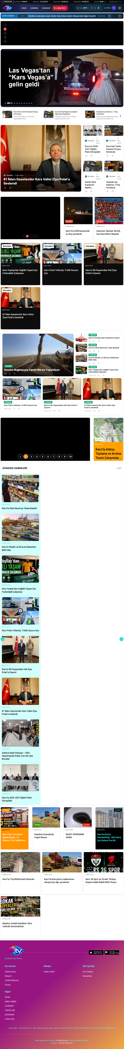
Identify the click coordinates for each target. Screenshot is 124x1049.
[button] (5, 188)
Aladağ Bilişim (62, 1040)
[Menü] (119, 8)
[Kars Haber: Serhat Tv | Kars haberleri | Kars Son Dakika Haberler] (7, 8)
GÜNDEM (34, 8)
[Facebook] (91, 8)
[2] (38, 189)
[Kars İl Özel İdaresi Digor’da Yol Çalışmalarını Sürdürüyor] (24, 236)
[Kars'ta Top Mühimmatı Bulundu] (33, 236)
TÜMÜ (119, 468)
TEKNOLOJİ (10, 1010)
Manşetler (87, 976)
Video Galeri (49, 971)
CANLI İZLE (60, 8)
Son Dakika (88, 971)
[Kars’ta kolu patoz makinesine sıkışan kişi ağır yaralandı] (36, 236)
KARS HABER (10, 1001)
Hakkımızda (10, 971)
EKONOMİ (46, 8)
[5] (44, 189)
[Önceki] (110, 16)
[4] (41, 189)
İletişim (8, 976)
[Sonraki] (120, 16)
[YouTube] (98, 8)
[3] (40, 189)
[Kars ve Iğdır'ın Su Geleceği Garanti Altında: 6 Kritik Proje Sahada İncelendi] (62, 33)
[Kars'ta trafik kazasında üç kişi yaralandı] (27, 236)
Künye (8, 984)
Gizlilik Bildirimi (12, 980)
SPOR (24, 8)
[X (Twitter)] (95, 8)
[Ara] (114, 8)
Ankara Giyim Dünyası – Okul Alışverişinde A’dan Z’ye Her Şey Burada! (67, 114)
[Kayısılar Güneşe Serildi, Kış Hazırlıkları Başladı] (30, 236)
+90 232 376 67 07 (65, 1043)
